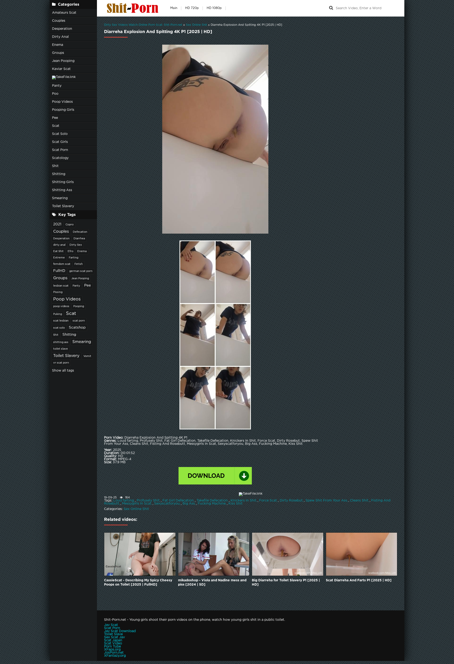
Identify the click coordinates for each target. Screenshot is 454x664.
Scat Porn (60, 150)
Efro (70, 251)
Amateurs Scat (64, 12)
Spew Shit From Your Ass (326, 500)
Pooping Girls (63, 109)
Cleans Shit (359, 500)
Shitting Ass (62, 190)
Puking (57, 314)
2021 (57, 224)
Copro (69, 224)
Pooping (78, 306)
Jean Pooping (63, 61)
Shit (55, 166)
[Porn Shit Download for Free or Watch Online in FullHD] (133, 8)
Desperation (62, 28)
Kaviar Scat (61, 69)
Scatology (60, 158)
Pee (55, 117)
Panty (56, 85)
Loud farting (123, 500)
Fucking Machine (212, 503)
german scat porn (80, 271)
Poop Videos (62, 101)
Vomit (87, 356)
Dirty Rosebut (291, 500)
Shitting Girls (63, 182)
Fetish (78, 264)
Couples (58, 20)
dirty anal (59, 245)
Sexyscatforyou (167, 503)
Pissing (57, 292)
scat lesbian (61, 321)
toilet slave (60, 349)
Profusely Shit (148, 500)
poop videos (61, 306)
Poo (55, 93)
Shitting (58, 174)
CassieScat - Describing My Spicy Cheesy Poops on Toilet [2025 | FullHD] (138, 582)
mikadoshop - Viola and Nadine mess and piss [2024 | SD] (212, 582)
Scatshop (77, 327)
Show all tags (63, 370)
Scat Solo (60, 134)
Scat (55, 125)
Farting (73, 258)
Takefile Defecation (212, 500)
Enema (57, 44)
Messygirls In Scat (136, 503)
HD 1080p (214, 8)
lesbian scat (61, 286)
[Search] (331, 8)
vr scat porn (61, 363)
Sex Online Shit (136, 509)
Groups (58, 52)
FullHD (59, 270)
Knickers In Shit (243, 500)
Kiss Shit (235, 503)
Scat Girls (60, 142)
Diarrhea (79, 238)
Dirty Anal (60, 36)
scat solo (59, 328)
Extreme (59, 258)
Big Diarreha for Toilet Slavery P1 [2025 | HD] (286, 582)
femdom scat (61, 264)
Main (173, 8)
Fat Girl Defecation (178, 500)
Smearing (60, 198)
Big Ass (189, 503)
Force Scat (268, 500)
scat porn (79, 321)
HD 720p (192, 8)
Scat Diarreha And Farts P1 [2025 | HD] (359, 580)
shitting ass (60, 342)
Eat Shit (58, 251)
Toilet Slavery (63, 206)
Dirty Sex (76, 245)
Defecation (80, 232)
